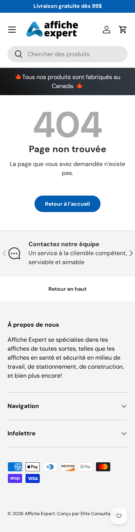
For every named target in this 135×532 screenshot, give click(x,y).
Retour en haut (67, 288)
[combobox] (68, 54)
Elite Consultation (99, 514)
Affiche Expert (40, 514)
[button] (123, 29)
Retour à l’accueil (67, 203)
